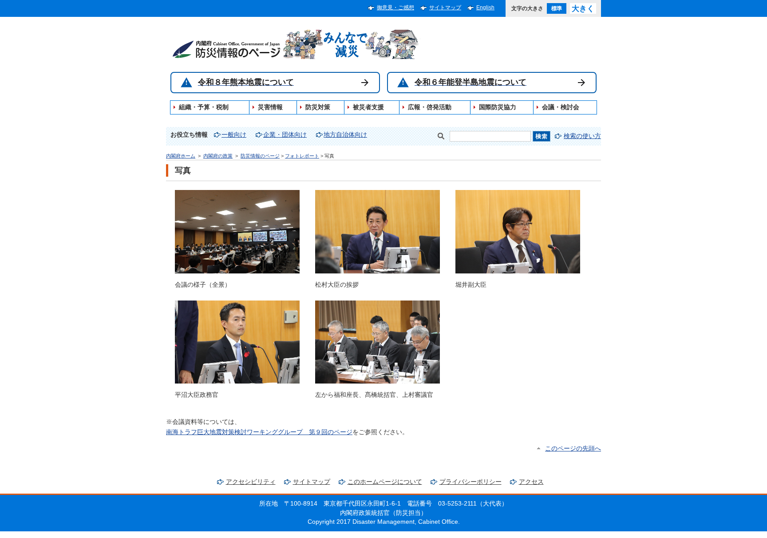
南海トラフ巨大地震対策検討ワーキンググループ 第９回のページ (259, 432)
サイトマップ (445, 7)
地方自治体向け (345, 134)
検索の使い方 (582, 136)
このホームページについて (385, 482)
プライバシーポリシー (470, 482)
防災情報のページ (260, 155)
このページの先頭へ (573, 448)
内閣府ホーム (180, 155)
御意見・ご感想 (395, 7)
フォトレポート (302, 155)
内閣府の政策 (218, 155)
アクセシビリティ (251, 482)
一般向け (233, 134)
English (485, 7)
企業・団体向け (285, 134)
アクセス (531, 482)
